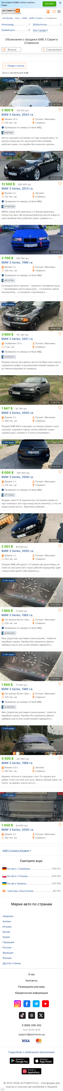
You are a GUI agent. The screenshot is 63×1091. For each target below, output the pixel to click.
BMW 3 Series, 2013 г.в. (17, 188)
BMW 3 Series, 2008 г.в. (18, 477)
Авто (17, 18)
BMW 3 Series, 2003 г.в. (18, 114)
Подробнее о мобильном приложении (31, 1052)
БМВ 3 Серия (35, 18)
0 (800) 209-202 (31, 1025)
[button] (60, 11)
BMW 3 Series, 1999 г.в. (17, 763)
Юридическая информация (31, 992)
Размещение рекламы (31, 986)
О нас (31, 974)
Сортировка (53, 49)
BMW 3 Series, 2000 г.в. (18, 412)
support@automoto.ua (32, 1034)
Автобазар (7, 18)
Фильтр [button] (12, 49)
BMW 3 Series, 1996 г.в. (17, 262)
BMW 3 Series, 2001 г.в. (17, 338)
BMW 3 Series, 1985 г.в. (17, 615)
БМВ (24, 18)
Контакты (31, 980)
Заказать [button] (49, 3)
